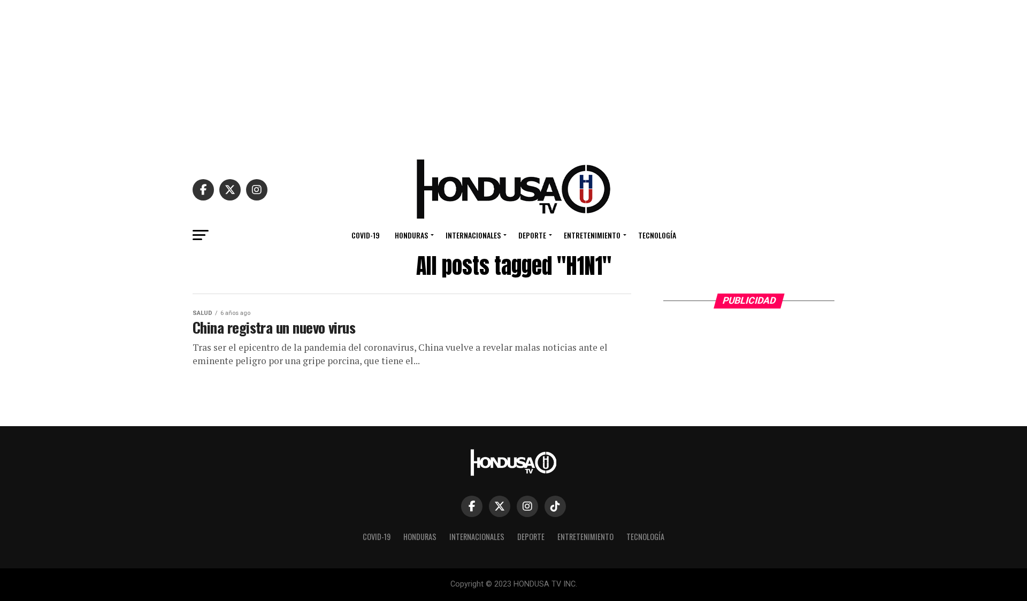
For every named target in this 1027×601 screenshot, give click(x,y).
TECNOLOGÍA (657, 235)
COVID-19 (365, 235)
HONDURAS (411, 235)
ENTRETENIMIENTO (592, 235)
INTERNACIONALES (473, 235)
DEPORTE (532, 235)
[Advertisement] (513, 75)
